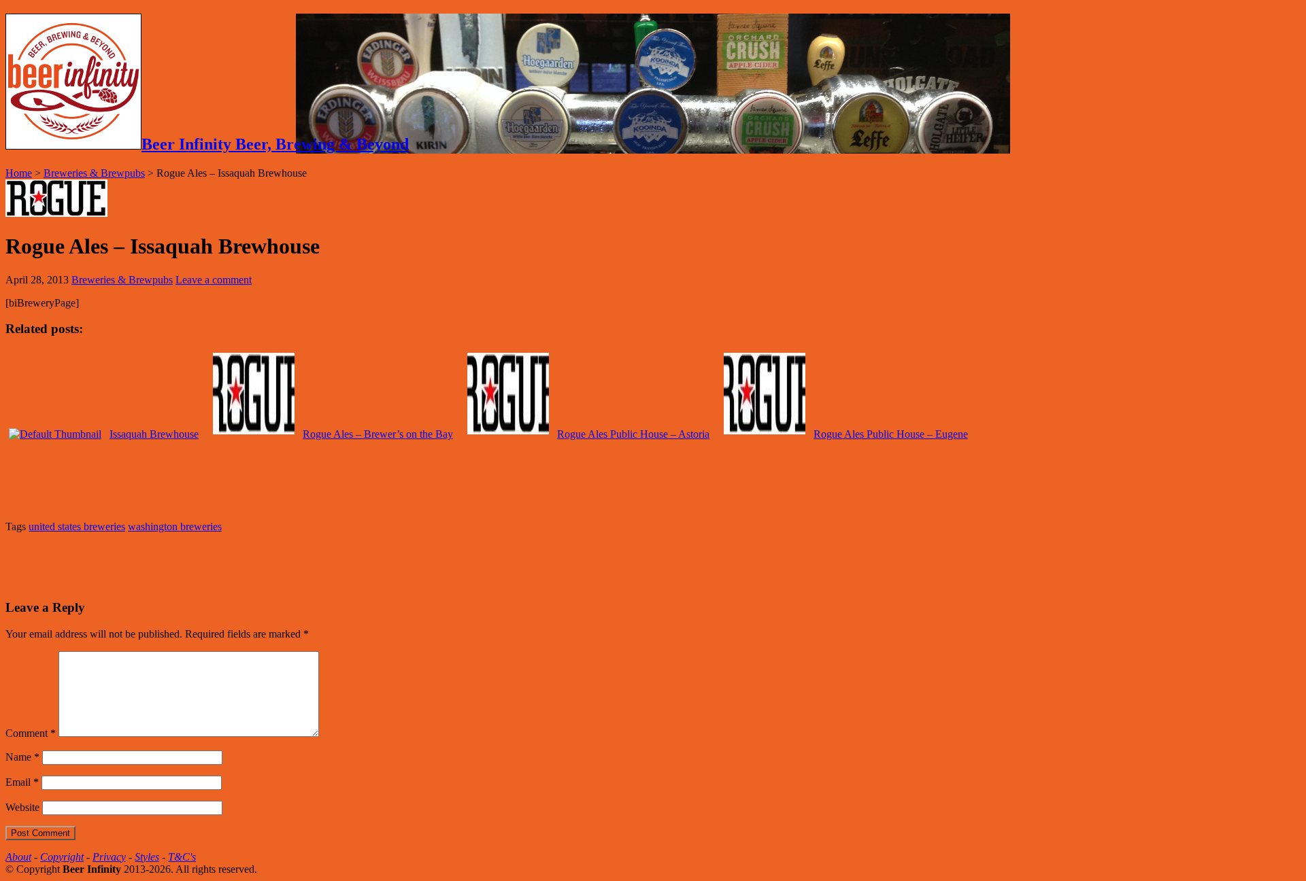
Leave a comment (213, 280)
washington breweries (175, 526)
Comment (30, 733)
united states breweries (77, 526)
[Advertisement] (164, 564)
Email (22, 782)
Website (22, 807)
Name (22, 757)
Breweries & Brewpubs (94, 173)
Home (18, 173)
